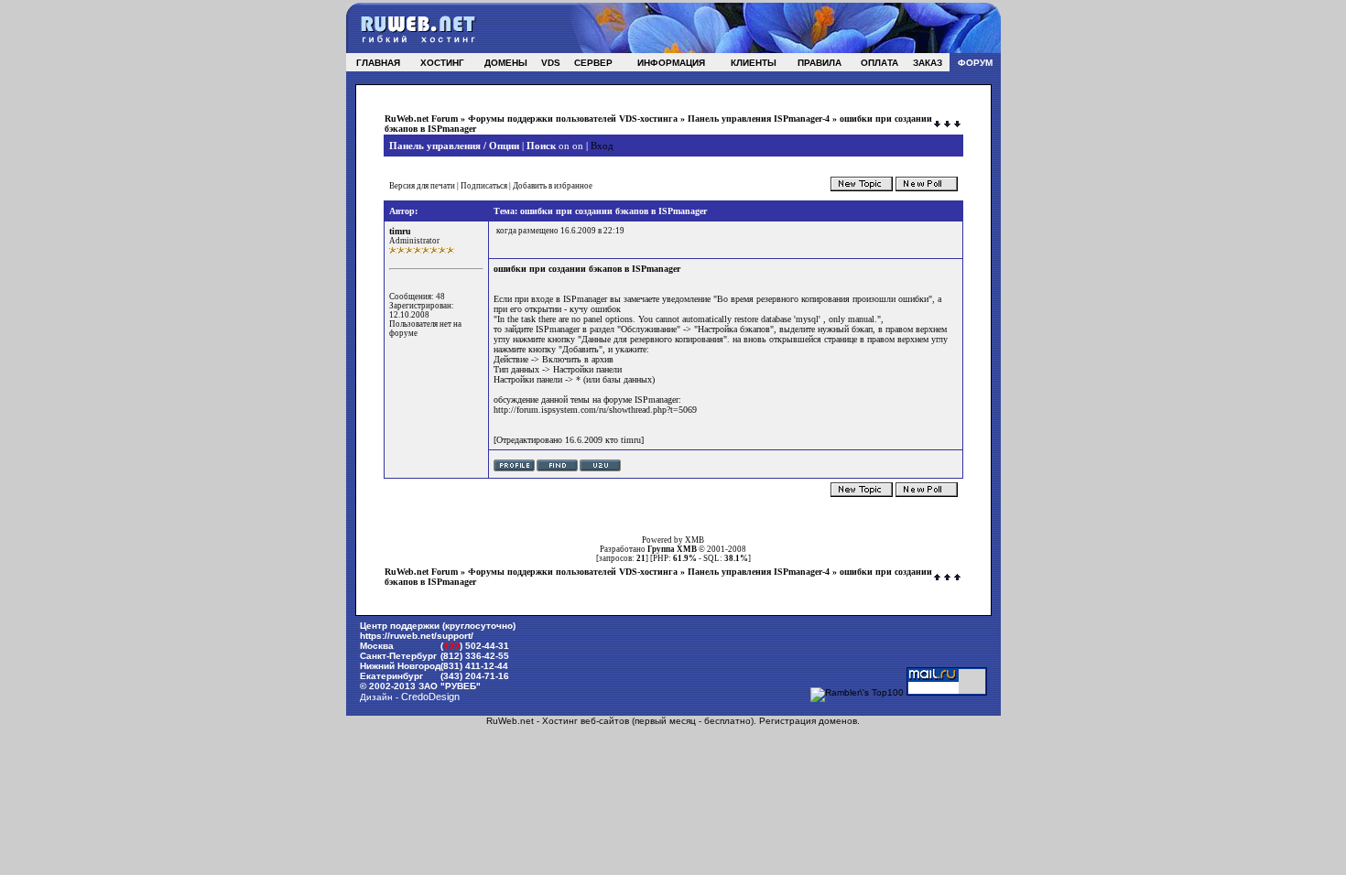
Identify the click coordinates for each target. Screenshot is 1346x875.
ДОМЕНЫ (505, 63)
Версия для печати (422, 185)
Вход (602, 145)
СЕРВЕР (593, 63)
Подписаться (484, 185)
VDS (550, 63)
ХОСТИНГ (442, 63)
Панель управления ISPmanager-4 (759, 118)
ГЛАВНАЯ (378, 63)
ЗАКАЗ (927, 63)
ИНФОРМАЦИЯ (671, 63)
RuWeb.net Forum (421, 118)
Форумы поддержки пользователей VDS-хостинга (573, 118)
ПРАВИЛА (819, 63)
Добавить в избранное (552, 185)
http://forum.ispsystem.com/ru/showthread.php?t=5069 (595, 410)
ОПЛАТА (879, 63)
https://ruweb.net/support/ (416, 636)
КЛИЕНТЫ (753, 63)
